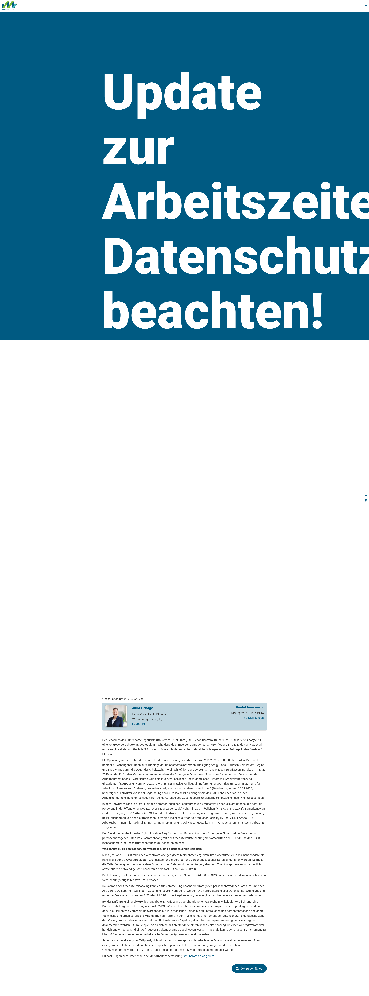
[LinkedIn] (366, 494)
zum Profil (140, 723)
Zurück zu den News (249, 968)
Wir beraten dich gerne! (199, 956)
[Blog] (366, 500)
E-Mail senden (254, 717)
